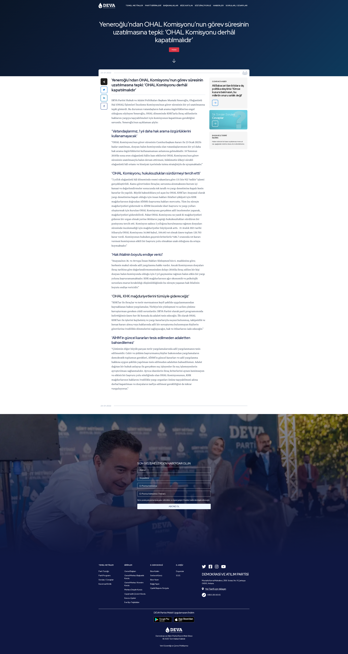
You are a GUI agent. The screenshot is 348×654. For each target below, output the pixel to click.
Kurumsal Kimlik (105, 584)
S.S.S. (178, 575)
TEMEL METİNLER (134, 5)
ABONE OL (174, 506)
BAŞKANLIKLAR (170, 5)
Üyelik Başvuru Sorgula (159, 588)
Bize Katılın (154, 571)
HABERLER (218, 5)
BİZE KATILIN (186, 5)
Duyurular (180, 571)
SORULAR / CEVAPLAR (236, 5)
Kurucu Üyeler (130, 598)
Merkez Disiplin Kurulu (133, 589)
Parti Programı (104, 575)
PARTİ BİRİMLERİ (153, 5)
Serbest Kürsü (156, 575)
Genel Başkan (130, 571)
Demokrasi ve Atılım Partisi (107, 5)
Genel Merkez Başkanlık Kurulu (134, 577)
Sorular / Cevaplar (106, 579)
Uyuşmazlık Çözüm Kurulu (135, 594)
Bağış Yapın (154, 584)
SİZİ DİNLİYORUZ (203, 5)
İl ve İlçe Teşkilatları (131, 602)
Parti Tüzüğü (104, 571)
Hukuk (174, 50)
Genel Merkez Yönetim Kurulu (133, 584)
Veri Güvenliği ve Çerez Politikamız (174, 645)
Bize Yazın (154, 579)
